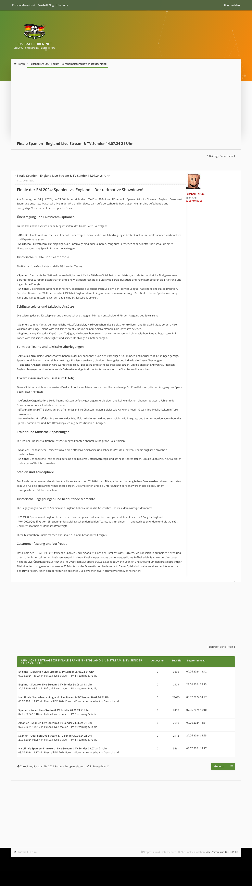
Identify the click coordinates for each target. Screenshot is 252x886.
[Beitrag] (15, 175)
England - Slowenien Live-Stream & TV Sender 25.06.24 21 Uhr (56, 671)
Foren (21, 64)
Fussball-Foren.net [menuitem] (23, 5)
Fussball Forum (27, 852)
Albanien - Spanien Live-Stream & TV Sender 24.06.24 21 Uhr (55, 723)
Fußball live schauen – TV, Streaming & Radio (70, 675)
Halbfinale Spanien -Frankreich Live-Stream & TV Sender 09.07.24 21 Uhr (63, 748)
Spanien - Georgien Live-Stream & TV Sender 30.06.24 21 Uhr (56, 735)
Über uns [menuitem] (62, 5)
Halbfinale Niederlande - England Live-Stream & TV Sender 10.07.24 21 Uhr (64, 697)
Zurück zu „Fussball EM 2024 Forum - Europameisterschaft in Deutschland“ (64, 766)
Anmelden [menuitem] (233, 5)
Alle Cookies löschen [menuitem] (193, 852)
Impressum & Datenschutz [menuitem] (160, 852)
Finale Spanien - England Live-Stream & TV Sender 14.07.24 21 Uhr (75, 143)
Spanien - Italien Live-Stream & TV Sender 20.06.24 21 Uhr (54, 710)
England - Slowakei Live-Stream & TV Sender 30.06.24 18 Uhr (55, 684)
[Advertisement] (126, 101)
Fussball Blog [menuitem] (46, 5)
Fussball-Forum (195, 194)
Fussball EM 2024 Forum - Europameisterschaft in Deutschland (68, 64)
